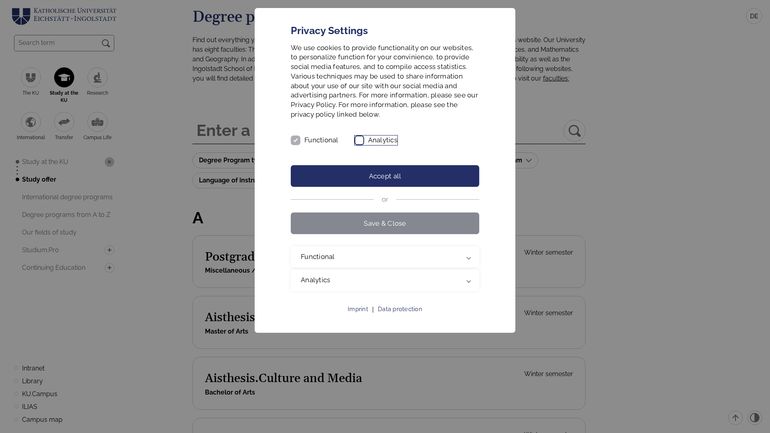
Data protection (400, 309)
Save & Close (385, 223)
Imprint (358, 309)
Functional (321, 140)
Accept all (385, 176)
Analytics (382, 140)
